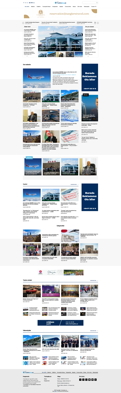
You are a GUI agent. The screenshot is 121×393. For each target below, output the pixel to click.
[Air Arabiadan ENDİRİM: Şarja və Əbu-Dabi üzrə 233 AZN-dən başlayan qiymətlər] (37, 78)
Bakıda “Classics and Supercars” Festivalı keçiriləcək (30, 299)
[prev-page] (24, 56)
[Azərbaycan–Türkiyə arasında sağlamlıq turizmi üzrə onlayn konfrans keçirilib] (63, 314)
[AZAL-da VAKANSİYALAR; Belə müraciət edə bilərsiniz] (89, 341)
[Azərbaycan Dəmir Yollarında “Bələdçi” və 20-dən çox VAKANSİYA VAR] (70, 341)
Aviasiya (54, 74)
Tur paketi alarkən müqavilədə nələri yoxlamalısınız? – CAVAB (50, 211)
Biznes (74, 6)
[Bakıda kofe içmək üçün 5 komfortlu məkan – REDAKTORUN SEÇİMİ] (83, 314)
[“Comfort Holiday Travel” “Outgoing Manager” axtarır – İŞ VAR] (44, 363)
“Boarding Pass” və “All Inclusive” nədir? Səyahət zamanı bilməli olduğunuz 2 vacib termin (31, 212)
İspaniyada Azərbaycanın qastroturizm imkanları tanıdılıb (53, 314)
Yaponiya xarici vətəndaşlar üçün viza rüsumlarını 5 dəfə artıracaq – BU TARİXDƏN (89, 235)
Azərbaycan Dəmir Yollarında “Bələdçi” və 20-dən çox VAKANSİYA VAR (69, 350)
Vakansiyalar (86, 6)
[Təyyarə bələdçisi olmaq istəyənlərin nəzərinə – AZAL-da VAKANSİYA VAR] (44, 358)
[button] (98, 23)
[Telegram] (30, 2)
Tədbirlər (39, 6)
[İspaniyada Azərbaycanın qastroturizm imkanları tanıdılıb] (44, 314)
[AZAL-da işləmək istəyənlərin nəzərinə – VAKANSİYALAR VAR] (63, 358)
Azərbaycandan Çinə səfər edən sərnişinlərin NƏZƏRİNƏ (49, 258)
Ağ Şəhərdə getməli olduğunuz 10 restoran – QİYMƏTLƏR (90, 48)
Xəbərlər (33, 6)
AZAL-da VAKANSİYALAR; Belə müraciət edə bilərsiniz (87, 350)
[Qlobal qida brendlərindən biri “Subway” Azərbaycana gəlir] (25, 314)
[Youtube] (32, 2)
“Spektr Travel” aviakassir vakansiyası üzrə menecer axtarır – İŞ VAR (34, 363)
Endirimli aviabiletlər (62, 74)
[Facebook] (24, 2)
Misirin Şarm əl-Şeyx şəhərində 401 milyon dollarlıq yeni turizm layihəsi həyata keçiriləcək (89, 131)
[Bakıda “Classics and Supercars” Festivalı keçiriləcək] (32, 291)
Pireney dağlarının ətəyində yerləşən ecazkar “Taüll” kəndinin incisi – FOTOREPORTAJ (88, 300)
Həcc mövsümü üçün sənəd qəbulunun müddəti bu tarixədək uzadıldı (54, 309)
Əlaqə (45, 379)
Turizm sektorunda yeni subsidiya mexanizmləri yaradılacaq (69, 124)
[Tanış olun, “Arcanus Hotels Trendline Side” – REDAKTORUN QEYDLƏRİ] (51, 96)
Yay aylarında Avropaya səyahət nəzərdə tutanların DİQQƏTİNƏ (68, 258)
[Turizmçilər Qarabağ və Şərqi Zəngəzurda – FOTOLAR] (32, 96)
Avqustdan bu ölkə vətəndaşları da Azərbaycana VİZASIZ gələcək (50, 235)
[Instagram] (26, 2)
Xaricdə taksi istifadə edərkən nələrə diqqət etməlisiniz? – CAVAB (50, 217)
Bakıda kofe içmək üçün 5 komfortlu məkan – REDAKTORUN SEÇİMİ (92, 314)
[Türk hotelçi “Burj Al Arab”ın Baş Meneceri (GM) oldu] (90, 108)
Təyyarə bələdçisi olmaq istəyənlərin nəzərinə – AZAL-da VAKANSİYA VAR (53, 358)
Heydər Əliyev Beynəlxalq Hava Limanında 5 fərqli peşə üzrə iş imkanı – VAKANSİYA (59, 22)
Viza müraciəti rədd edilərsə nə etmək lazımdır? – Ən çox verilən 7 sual (69, 145)
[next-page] (27, 56)
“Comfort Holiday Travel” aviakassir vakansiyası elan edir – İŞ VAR (73, 363)
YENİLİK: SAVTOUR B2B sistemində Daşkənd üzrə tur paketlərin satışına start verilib (88, 259)
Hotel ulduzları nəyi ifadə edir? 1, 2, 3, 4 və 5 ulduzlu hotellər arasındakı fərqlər (69, 218)
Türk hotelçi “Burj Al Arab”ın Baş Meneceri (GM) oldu (89, 116)
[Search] (97, 2)
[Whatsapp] (28, 2)
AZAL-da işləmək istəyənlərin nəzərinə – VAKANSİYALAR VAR (72, 358)
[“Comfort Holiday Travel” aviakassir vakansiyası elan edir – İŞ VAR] (63, 363)
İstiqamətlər (55, 6)
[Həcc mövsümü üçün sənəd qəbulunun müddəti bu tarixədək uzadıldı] (44, 309)
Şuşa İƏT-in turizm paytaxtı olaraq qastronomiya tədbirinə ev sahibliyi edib (50, 300)
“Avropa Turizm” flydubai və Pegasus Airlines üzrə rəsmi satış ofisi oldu (90, 139)
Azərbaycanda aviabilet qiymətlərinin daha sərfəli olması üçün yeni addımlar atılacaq (29, 54)
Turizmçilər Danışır (46, 6)
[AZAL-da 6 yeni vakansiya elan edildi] (51, 341)
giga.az (56, 391)
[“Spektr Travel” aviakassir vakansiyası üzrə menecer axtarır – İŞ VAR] (25, 363)
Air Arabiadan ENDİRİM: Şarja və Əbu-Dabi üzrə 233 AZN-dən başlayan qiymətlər (30, 30)
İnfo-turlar (80, 6)
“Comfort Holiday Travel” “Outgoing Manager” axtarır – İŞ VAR (53, 363)
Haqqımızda (46, 380)
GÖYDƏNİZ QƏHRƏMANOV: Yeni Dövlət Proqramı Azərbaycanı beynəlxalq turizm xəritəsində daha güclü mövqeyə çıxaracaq (31, 125)
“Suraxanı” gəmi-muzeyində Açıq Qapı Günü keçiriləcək (68, 211)
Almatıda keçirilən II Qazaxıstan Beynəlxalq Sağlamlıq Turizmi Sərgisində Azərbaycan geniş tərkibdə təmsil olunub (68, 300)
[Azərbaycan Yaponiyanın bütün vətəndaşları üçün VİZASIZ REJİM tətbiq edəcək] (32, 249)
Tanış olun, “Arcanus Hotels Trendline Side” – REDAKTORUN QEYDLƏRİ (40, 22)
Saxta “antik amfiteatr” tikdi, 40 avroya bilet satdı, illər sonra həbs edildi (31, 218)
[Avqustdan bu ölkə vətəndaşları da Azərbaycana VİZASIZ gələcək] (32, 236)
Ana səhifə (27, 6)
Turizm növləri (68, 6)
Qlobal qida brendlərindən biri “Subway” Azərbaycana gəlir (34, 314)
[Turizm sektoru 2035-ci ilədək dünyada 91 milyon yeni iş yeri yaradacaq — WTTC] (83, 363)
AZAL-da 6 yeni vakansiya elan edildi (50, 349)
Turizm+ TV (93, 6)
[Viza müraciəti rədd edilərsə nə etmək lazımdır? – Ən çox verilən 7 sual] (70, 136)
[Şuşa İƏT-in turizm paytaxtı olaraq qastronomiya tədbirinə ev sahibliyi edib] (51, 291)
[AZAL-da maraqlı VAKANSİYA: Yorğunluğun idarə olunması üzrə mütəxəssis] (25, 358)
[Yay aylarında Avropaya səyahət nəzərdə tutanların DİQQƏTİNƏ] (70, 249)
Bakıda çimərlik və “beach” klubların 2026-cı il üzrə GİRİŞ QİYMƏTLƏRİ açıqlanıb (91, 44)
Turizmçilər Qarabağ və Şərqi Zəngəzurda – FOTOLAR (29, 35)
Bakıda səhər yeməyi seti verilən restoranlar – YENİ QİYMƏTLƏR (90, 35)
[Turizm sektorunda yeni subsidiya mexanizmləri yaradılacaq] (70, 116)
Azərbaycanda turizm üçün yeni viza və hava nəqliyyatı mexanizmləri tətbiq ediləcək (31, 145)
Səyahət (61, 6)
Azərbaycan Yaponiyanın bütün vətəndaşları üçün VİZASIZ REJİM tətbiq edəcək (31, 259)
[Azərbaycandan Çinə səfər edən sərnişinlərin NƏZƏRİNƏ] (51, 249)
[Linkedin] (34, 2)
